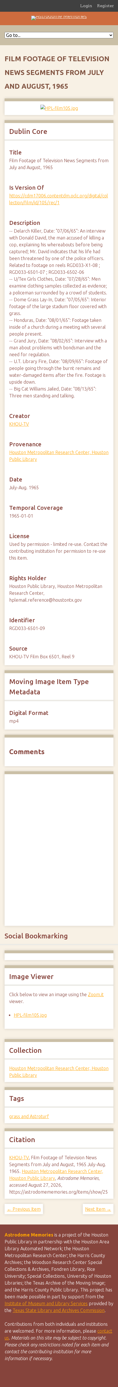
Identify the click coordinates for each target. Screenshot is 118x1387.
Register (105, 5)
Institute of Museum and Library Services (46, 1303)
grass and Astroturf (29, 1116)
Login (86, 5)
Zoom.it (96, 994)
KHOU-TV (19, 424)
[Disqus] (59, 849)
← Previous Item (24, 1209)
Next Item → (98, 1209)
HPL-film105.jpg (30, 1015)
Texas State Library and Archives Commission (59, 1310)
